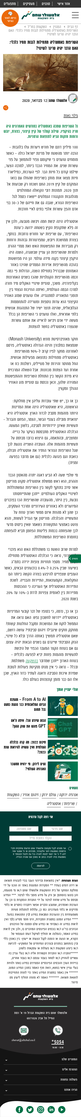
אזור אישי (63, 4)
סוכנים (46, 4)
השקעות (13, 794)
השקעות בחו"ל (37, 27)
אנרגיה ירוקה (68, 794)
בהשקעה (32, 660)
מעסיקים (28, 4)
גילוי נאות (71, 115)
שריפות (69, 803)
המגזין (57, 27)
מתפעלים (10, 4)
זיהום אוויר (30, 794)
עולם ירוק (49, 794)
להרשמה (40, 865)
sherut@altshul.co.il (23, 1040)
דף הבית (72, 27)
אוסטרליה (54, 803)
